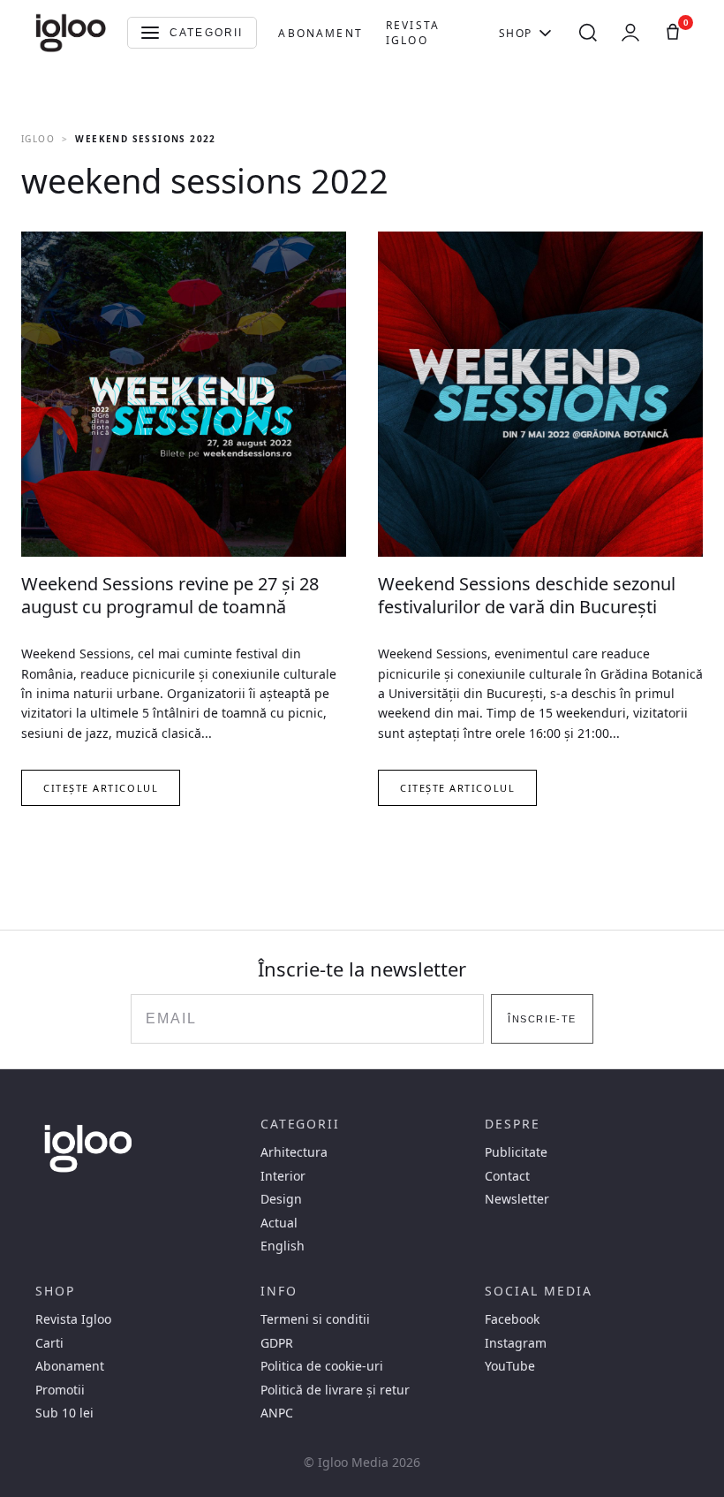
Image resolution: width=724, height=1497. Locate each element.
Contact (507, 1176)
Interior (282, 1176)
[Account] (630, 33)
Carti (49, 1343)
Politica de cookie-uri (321, 1366)
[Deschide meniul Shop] (545, 32)
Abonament (320, 33)
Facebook (512, 1319)
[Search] (588, 33)
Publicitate (516, 1152)
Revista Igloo (413, 33)
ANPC (276, 1413)
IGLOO (38, 139)
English (282, 1246)
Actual (279, 1223)
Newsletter (517, 1199)
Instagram (516, 1343)
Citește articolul (100, 787)
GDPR (276, 1343)
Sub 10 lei (64, 1413)
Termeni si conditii (315, 1319)
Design (281, 1199)
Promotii (60, 1390)
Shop (515, 33)
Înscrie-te (542, 1019)
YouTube (510, 1366)
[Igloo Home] (70, 32)
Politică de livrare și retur (335, 1390)
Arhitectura (294, 1152)
